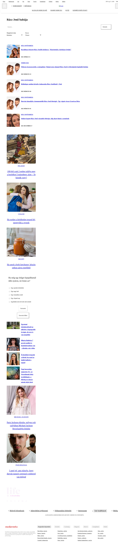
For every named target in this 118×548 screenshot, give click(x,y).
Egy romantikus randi (17, 295)
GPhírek (50, 1)
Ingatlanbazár (42, 1)
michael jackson (21, 417)
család (21, 214)
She (23, 1)
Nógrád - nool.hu (81, 535)
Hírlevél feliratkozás (17, 511)
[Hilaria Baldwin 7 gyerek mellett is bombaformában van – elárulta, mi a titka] (13, 344)
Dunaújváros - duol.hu (62, 531)
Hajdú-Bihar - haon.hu (62, 538)
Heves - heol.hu (61, 540)
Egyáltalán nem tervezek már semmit (21, 301)
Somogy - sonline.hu (82, 538)
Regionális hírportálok (44, 526)
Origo (4, 1)
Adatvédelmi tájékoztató (39, 511)
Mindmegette (11, 1)
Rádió (105, 526)
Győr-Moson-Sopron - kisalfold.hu (65, 535)
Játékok (63, 1)
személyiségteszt (80, 10)
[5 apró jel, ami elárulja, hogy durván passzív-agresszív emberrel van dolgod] (21, 448)
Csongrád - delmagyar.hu (42, 540)
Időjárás (27, 6)
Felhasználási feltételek (63, 511)
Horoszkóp (17, 6)
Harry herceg (56, 10)
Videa (29, 1)
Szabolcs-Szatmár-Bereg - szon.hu (85, 540)
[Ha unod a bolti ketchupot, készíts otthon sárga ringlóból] (21, 242)
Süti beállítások (100, 511)
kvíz (67, 10)
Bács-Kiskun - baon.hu (42, 531)
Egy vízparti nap (15, 298)
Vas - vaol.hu (100, 533)
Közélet (57, 526)
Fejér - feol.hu (60, 533)
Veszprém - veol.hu (102, 535)
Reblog (57, 1)
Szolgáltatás (96, 526)
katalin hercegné (39, 10)
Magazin (76, 526)
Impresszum (82, 511)
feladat (21, 166)
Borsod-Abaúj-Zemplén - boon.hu (44, 538)
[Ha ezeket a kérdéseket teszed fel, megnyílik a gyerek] (21, 197)
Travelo (34, 1)
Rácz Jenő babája (27, 45)
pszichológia (21, 465)
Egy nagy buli (15, 291)
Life (18, 1)
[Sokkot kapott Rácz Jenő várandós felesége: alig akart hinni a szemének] (13, 120)
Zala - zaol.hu (100, 538)
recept (21, 259)
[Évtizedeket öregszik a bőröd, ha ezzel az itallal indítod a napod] (13, 358)
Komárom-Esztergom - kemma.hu (85, 533)
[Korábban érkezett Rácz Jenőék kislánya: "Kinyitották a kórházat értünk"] (13, 51)
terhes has (25, 63)
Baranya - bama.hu (41, 533)
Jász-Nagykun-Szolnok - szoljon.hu (85, 531)
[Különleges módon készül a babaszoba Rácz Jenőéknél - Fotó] (13, 85)
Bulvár (86, 526)
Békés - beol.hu (40, 535)
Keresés (105, 27)
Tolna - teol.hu (101, 531)
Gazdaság (67, 526)
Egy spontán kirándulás (17, 288)
